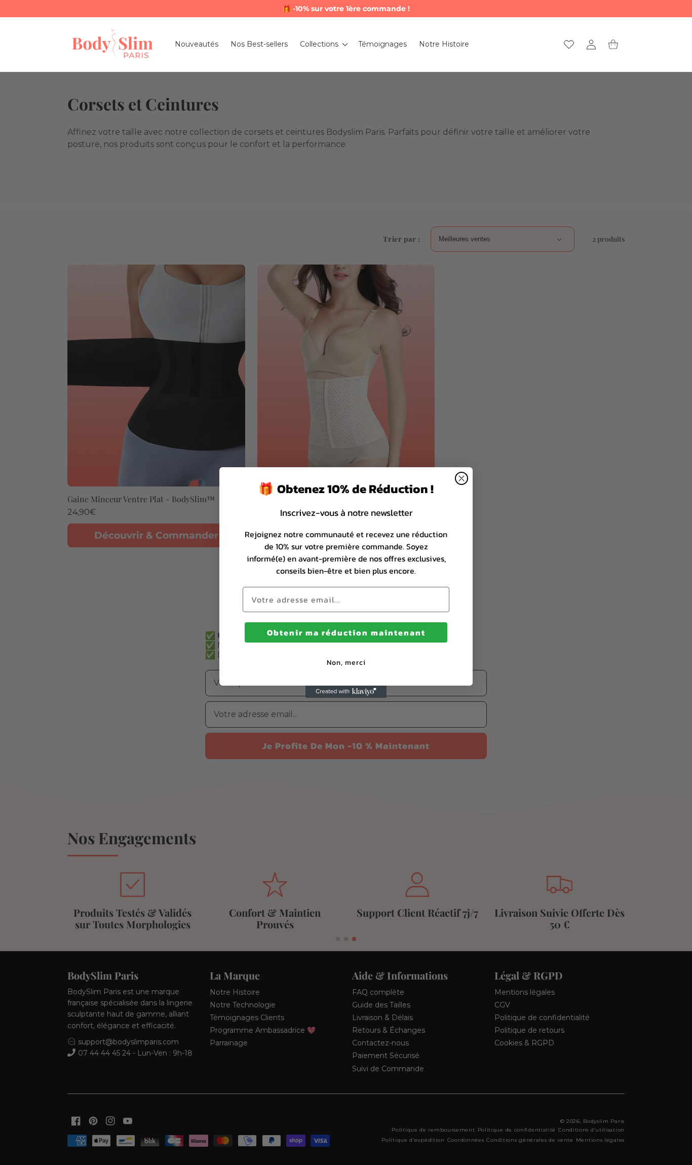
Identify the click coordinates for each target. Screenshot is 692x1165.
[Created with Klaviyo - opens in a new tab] (346, 692)
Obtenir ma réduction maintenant (346, 632)
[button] (323, 44)
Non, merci (346, 662)
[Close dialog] (461, 478)
